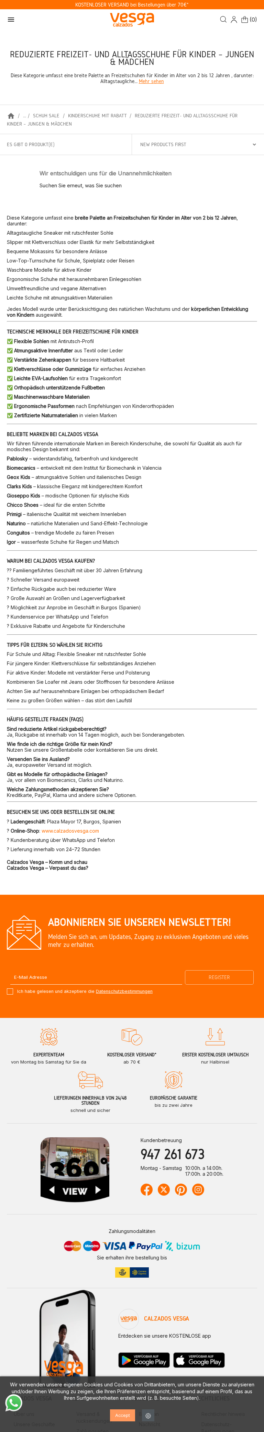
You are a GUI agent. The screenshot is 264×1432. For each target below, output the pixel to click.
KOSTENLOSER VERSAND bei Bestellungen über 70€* (132, 5)
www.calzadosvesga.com (70, 831)
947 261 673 (173, 1154)
